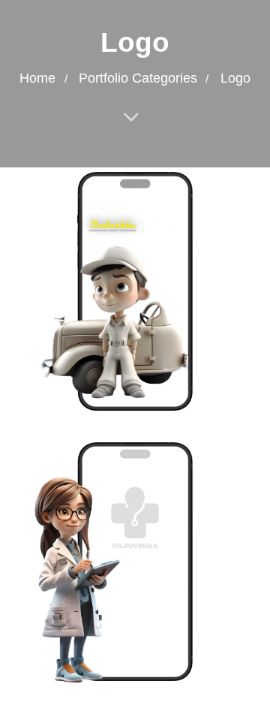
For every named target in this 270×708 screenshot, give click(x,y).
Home (38, 78)
